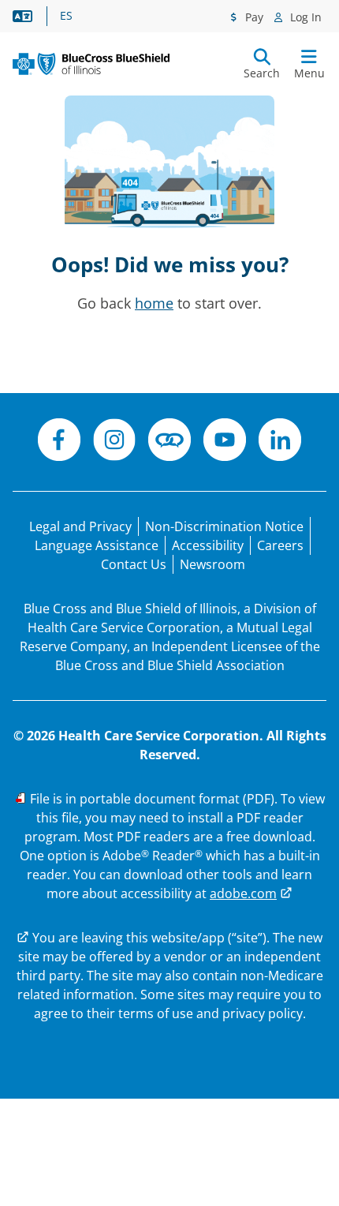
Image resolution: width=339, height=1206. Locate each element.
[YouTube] (224, 442)
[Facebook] (59, 442)
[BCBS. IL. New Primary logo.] (91, 64)
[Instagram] (114, 442)
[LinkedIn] (280, 442)
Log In (304, 16)
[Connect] (169, 442)
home (154, 303)
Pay (252, 16)
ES (66, 16)
